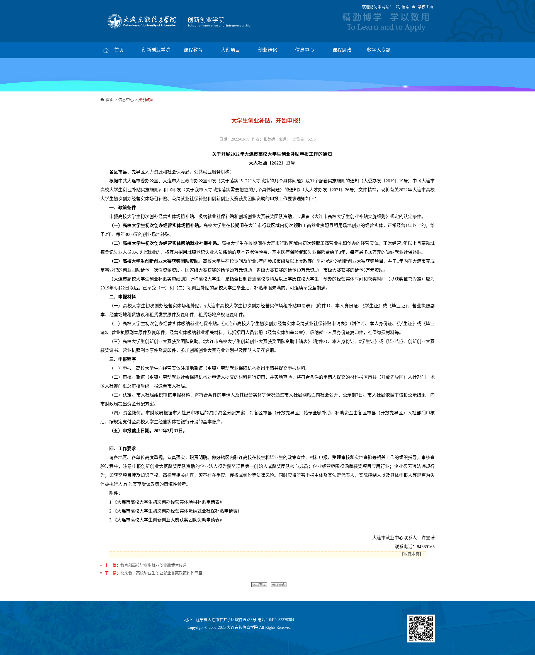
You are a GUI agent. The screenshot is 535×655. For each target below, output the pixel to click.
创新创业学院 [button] (156, 50)
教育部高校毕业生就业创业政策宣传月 (153, 565)
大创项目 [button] (230, 50)
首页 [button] (119, 50)
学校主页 (425, 7)
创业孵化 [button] (267, 50)
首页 (110, 100)
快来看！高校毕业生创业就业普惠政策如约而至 (161, 573)
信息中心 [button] (304, 50)
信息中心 (126, 100)
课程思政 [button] (341, 50)
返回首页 (259, 585)
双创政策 (146, 100)
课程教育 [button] (193, 50)
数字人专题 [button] (379, 50)
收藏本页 (411, 554)
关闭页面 (278, 585)
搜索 (405, 7)
